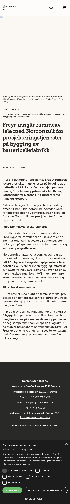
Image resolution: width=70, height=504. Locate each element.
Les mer (27, 464)
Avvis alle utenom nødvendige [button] (46, 490)
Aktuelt (14, 110)
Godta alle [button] (12, 490)
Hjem (5, 110)
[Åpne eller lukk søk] (52, 8)
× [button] (66, 444)
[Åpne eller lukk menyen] (64, 8)
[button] (35, 498)
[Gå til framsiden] (10, 7)
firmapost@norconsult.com (39, 402)
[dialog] (35, 472)
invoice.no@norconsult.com (35, 417)
